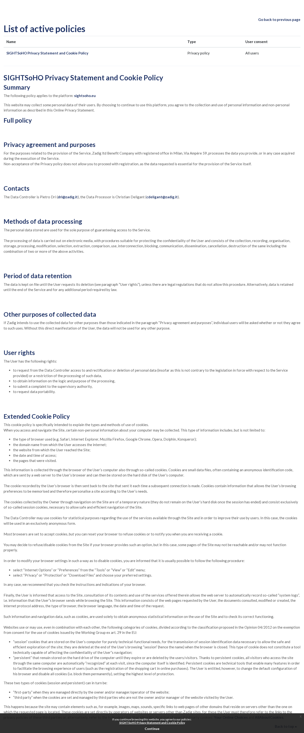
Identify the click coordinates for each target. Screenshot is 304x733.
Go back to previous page (279, 19)
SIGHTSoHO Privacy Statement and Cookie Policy (47, 53)
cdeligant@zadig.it (162, 197)
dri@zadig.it (68, 197)
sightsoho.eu (85, 95)
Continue (152, 729)
